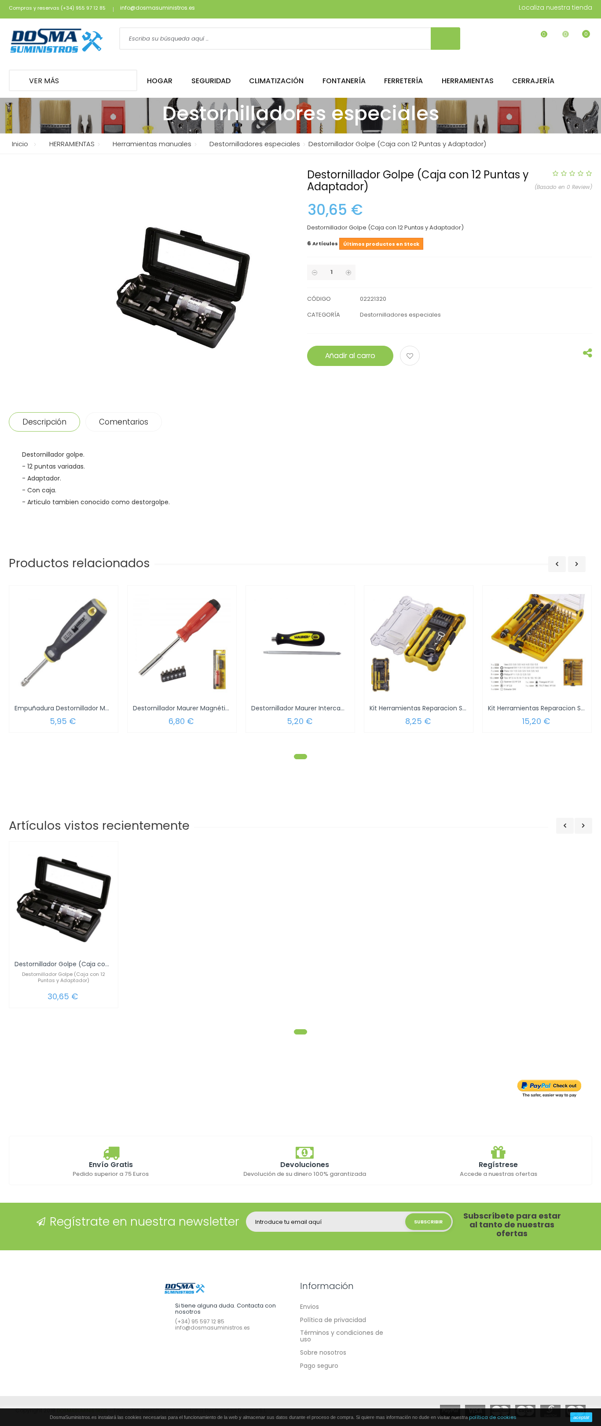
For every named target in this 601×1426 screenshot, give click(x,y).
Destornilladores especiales (400, 314)
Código (319, 299)
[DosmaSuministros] (56, 41)
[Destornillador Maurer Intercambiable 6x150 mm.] (300, 643)
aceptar (581, 1417)
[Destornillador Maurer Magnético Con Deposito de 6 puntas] (182, 643)
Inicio (20, 143)
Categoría (323, 314)
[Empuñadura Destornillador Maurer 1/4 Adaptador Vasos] (64, 643)
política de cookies (493, 1417)
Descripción (44, 422)
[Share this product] (587, 354)
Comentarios (123, 422)
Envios (309, 1306)
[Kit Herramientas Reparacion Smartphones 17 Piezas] (419, 643)
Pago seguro (319, 1365)
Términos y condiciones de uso (341, 1336)
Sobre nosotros (323, 1352)
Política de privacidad (333, 1319)
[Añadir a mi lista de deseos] (411, 356)
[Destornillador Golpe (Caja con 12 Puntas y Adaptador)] (64, 899)
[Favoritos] (538, 39)
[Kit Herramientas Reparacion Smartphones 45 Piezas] (537, 643)
